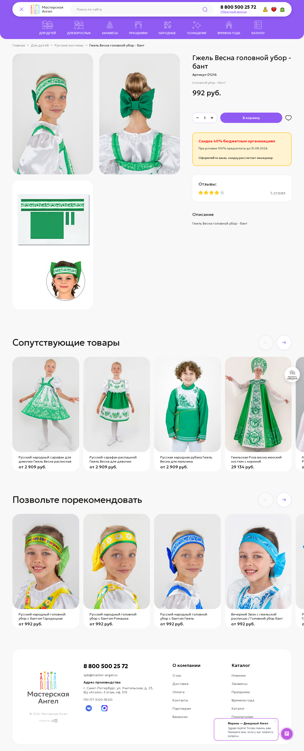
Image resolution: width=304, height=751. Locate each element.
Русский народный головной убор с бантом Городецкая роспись (42, 618)
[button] (265, 342)
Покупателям (242, 717)
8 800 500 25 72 (238, 7)
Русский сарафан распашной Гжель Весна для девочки (113, 459)
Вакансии (180, 717)
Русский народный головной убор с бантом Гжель (183, 616)
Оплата (178, 692)
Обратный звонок (233, 12)
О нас (177, 675)
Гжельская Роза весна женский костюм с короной (256, 459)
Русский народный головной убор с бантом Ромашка (113, 616)
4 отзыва (277, 192)
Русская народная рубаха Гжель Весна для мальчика (186, 459)
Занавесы (240, 684)
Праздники (241, 692)
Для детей (40, 45)
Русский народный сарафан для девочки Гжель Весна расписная (45, 459)
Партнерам (181, 708)
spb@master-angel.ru (100, 675)
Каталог (238, 708)
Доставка (180, 684)
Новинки (239, 675)
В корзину (251, 118)
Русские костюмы (69, 45)
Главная (18, 45)
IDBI (54, 720)
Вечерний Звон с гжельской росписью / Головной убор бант (257, 616)
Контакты (180, 700)
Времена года (243, 700)
